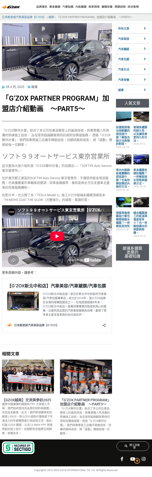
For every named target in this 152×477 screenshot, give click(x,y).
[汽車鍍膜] (145, 49)
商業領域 (94, 7)
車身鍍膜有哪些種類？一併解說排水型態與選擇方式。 (140, 176)
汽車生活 (123, 69)
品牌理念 (41, 7)
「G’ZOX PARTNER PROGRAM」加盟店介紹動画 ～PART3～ (85, 402)
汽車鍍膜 (123, 49)
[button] (132, 103)
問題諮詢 (120, 7)
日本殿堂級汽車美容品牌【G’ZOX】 (24, 17)
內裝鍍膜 (80, 7)
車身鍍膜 (54, 7)
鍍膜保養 (107, 7)
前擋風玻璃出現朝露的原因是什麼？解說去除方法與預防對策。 (123, 135)
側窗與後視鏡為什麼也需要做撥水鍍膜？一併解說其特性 (123, 219)
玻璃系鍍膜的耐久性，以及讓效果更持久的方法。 (140, 134)
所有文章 (123, 28)
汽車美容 (123, 38)
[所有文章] (145, 28)
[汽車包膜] (145, 59)
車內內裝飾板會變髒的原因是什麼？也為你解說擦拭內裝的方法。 (123, 178)
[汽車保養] (145, 79)
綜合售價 (133, 7)
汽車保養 (123, 79)
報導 (51, 17)
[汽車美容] (145, 39)
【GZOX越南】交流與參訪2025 (26, 400)
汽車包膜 (123, 59)
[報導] (145, 90)
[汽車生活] (145, 69)
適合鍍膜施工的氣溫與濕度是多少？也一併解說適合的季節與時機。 (140, 222)
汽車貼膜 (67, 7)
